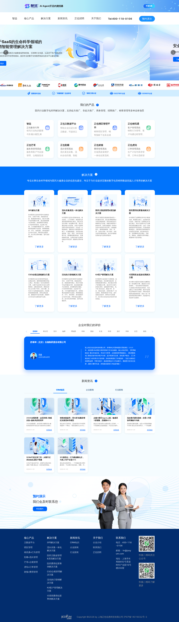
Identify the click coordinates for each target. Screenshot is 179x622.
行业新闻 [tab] (119, 390)
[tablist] (89, 389)
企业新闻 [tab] (90, 390)
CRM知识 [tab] (60, 390)
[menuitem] (15, 18)
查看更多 (49, 430)
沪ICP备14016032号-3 (135, 617)
